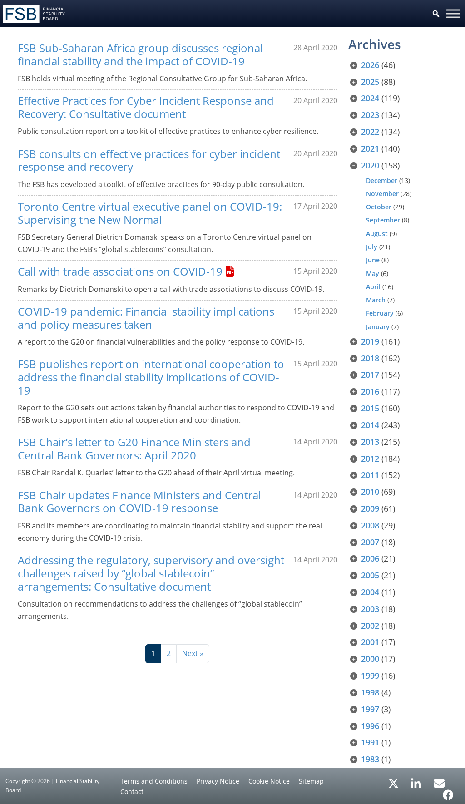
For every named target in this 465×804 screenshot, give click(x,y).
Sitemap (311, 781)
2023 (370, 114)
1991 (370, 742)
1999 (370, 675)
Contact (131, 791)
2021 (370, 148)
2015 (370, 408)
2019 (370, 341)
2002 (370, 625)
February (380, 313)
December (381, 180)
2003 (370, 608)
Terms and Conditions (154, 781)
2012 (370, 458)
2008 (370, 525)
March (376, 300)
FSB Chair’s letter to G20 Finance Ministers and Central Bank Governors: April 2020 (134, 448)
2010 (370, 491)
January (378, 326)
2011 (370, 474)
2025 (370, 81)
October (378, 206)
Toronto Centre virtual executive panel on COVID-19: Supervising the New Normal (150, 213)
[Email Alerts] (439, 782)
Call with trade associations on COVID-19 (120, 271)
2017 (370, 374)
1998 (370, 692)
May (372, 273)
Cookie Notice (269, 781)
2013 (370, 441)
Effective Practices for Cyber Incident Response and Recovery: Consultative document (146, 107)
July (371, 246)
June (373, 260)
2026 (370, 64)
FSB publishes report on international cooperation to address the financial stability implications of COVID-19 (151, 377)
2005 (370, 575)
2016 (370, 391)
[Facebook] (448, 791)
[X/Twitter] (393, 782)
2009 (370, 508)
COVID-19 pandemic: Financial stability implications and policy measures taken (146, 318)
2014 (370, 424)
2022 (370, 131)
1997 (370, 709)
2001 (370, 641)
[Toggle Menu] (453, 13)
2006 (370, 558)
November (382, 193)
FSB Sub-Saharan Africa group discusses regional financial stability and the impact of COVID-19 (140, 54)
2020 (370, 165)
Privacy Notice (218, 781)
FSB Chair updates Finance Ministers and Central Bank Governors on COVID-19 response (139, 502)
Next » (192, 653)
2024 (370, 98)
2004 (370, 592)
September (383, 220)
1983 (370, 759)
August (377, 233)
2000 (370, 658)
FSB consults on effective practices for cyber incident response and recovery (149, 160)
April (373, 286)
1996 (370, 725)
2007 (370, 542)
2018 (370, 358)
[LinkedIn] (416, 780)
